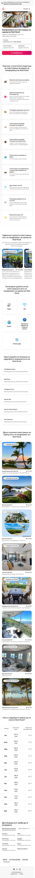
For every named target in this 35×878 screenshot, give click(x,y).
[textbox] (9, 48)
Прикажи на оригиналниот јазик (12, 4)
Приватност (14, 874)
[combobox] (16, 42)
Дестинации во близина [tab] (9, 828)
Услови (21, 874)
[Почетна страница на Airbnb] (3, 8)
